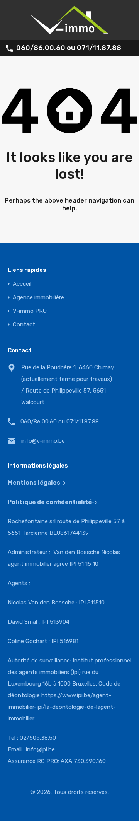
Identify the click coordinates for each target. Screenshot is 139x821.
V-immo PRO (30, 311)
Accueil (22, 284)
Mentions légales (34, 482)
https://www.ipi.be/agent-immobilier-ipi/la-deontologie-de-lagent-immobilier (62, 707)
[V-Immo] (69, 30)
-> (53, 501)
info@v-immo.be (43, 440)
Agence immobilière (38, 297)
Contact (24, 325)
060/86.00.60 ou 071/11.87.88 (68, 48)
